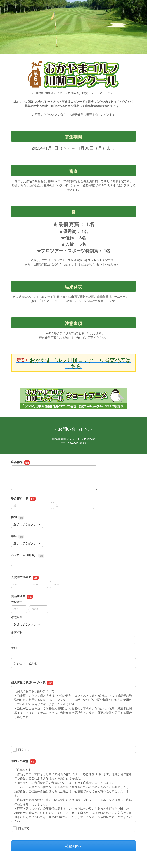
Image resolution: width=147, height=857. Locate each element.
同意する (24, 750)
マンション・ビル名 (24, 663)
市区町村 (17, 632)
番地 (14, 648)
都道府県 (17, 617)
